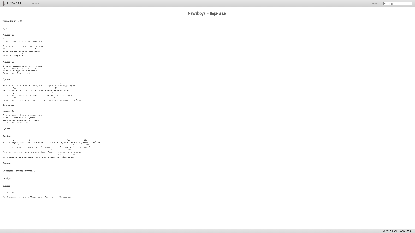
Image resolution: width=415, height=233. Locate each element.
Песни (35, 3)
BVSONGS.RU (15, 3)
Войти (375, 3)
